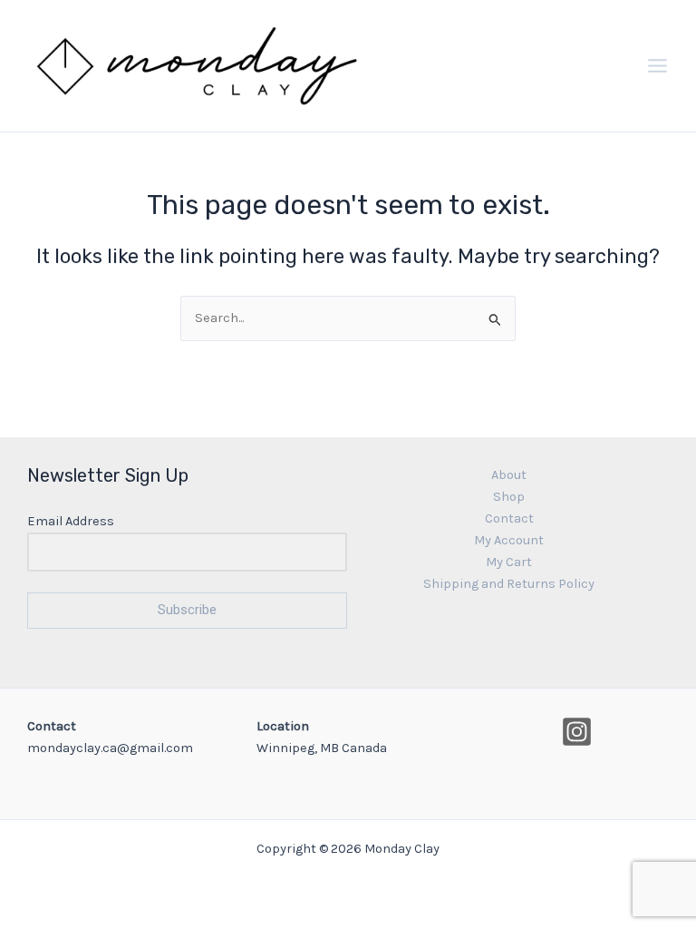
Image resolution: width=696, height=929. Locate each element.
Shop (509, 496)
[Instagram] (577, 732)
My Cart (509, 562)
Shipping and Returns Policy (508, 584)
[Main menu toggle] (657, 65)
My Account (509, 540)
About (509, 475)
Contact (509, 518)
